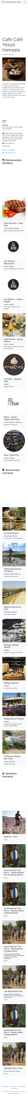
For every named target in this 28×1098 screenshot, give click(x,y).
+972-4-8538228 (9, 150)
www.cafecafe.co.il (9, 152)
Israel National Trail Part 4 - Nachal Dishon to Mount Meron (14, 910)
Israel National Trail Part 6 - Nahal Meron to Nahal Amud (13, 948)
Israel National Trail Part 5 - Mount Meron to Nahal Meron (13, 1032)
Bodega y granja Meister (11, 646)
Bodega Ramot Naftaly (14, 719)
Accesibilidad (21, 1086)
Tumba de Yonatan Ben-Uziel (12, 757)
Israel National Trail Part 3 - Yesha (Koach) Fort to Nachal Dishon (14, 872)
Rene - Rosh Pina (11, 455)
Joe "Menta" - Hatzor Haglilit (13, 300)
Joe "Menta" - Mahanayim (10, 262)
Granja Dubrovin (11, 533)
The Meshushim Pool (13, 991)
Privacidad (5, 1086)
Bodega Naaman (11, 683)
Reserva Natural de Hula (12, 608)
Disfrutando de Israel (13, 2)
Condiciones (13, 1086)
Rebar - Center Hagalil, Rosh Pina (12, 418)
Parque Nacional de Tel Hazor (12, 570)
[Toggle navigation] (24, 2)
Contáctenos (14, 1088)
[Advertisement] (14, 21)
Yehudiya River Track (13, 1068)
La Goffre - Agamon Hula (12, 380)
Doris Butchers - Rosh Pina (13, 224)
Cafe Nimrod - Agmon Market (13, 340)
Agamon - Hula (10, 836)
